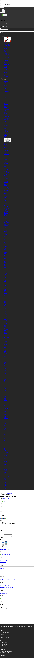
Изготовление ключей (5, 492)
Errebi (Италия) (5, 264)
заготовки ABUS (5, 363)
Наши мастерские (4, 152)
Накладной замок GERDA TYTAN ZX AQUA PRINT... (8, 574)
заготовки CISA (5, 374)
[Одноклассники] (1, 518)
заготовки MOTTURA (5, 400)
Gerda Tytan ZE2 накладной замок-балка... (6, 587)
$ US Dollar (3, 10)
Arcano (5, 243)
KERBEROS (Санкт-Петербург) (5, 287)
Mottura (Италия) (5, 302)
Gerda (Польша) (5, 270)
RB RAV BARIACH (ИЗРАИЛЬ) (5, 316)
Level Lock (5, 293)
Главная (3, 34)
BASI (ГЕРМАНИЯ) (6, 252)
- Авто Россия (6, 104)
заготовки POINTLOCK (6, 415)
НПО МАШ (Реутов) (5, 449)
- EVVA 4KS (6, 197)
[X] (3, 518)
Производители (4, 229)
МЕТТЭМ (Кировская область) (5, 445)
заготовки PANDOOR (5, 411)
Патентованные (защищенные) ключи (7, 493)
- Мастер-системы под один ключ (6, 43)
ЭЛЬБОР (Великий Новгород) (5, 488)
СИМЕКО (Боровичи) (5, 470)
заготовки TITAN (5, 425)
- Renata (5, 143)
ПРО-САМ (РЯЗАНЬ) (5, 462)
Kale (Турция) (5, 282)
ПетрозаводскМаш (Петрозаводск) (6, 453)
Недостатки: (2, 535)
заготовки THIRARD (5, 421)
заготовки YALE (5, 429)
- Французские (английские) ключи (6, 85)
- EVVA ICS (5, 198)
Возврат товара (4, 645)
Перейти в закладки (7, 4)
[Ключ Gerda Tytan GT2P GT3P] (6, 498)
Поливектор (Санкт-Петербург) (5, 458)
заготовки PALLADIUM (6, 408)
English (6, 15)
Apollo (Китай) (5, 241)
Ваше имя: (1, 530)
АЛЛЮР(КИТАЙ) (6, 337)
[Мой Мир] (2, 518)
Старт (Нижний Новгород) (5, 474)
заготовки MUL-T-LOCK (5, 405)
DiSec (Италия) (5, 261)
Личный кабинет (4, 642)
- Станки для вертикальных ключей (6, 132)
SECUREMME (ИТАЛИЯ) (6, 320)
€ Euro (3, 9)
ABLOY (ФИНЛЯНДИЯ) (6, 232)
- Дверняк (5, 110)
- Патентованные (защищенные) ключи (6, 84)
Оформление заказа (9, 2)
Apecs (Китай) (5, 238)
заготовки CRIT (5, 377)
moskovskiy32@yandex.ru (5, 20)
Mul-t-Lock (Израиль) (5, 305)
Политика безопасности (5, 637)
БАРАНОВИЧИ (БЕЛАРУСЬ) (6, 341)
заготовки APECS (5, 370)
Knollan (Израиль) (5, 290)
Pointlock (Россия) (5, 311)
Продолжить (2, 4)
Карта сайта (3, 649)
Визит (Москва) (5, 347)
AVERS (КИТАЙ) (5, 249)
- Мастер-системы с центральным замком (7, 45)
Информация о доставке (5, 636)
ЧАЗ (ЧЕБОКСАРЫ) (6, 484)
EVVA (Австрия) (5, 267)
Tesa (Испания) (5, 323)
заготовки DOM (5, 381)
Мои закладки (4, 643)
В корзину (2, 552)
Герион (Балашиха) (5, 354)
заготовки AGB (5, 366)
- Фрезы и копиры (6, 133)
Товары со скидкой (4, 650)
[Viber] (4, 518)
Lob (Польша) (5, 296)
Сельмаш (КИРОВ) (5, 466)
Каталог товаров (4, 99)
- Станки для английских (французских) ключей (6, 135)
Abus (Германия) (5, 235)
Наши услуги (4, 79)
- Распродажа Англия (6, 102)
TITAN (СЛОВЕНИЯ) (6, 329)
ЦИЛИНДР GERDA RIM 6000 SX (5, 549)
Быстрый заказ (2, 515)
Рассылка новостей (4, 644)
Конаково (5, 440)
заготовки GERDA (5, 385)
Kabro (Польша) (5, 279)
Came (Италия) (5, 255)
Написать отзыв (6, 499)
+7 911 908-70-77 (4, 18)
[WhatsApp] (5, 518)
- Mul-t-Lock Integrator (5, 206)
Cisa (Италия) (5, 258)
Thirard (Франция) (5, 326)
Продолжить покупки (3, 2)
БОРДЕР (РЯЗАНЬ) (5, 344)
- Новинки (5, 113)
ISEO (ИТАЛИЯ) (5, 273)
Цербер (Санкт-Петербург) (5, 481)
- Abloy (5, 103)
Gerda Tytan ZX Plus (3, 562)
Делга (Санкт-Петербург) (5, 359)
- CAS (5, 124)
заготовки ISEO (5, 388)
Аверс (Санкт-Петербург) (5, 335)
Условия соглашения (5, 638)
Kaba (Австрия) (5, 276)
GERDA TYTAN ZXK (3, 593)
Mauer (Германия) (5, 299)
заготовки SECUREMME (6, 418)
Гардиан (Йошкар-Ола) (5, 351)
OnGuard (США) (5, 308)
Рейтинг (1, 537)
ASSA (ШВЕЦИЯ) (5, 246)
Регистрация (5, 23)
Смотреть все (5, 47)
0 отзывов (1, 499)
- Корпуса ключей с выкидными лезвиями (6, 112)
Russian (6, 14)
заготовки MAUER (5, 396)
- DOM (5, 125)
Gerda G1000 (2, 568)
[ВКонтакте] (0, 518)
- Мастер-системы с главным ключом (6, 46)
